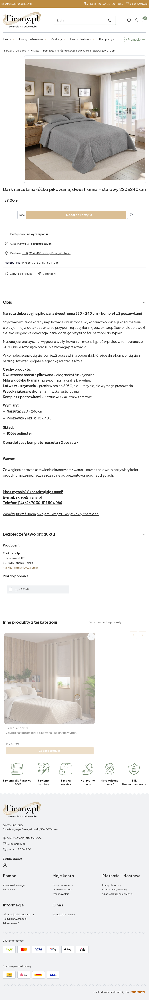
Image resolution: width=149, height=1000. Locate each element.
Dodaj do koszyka (79, 215)
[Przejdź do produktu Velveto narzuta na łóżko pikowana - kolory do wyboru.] (49, 678)
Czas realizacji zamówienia (117, 893)
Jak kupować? (11, 923)
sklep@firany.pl (139, 3)
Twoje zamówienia (63, 885)
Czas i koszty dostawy (114, 889)
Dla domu (21, 50)
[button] (110, 20)
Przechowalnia (61, 893)
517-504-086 (115, 3)
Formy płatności (111, 885)
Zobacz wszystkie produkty (105, 622)
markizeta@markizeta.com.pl (21, 567)
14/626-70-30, (97, 3)
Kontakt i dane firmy (64, 914)
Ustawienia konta (62, 889)
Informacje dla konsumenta (18, 914)
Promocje (134, 39)
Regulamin (9, 889)
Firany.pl (7, 50)
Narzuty (35, 50)
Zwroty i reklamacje (14, 885)
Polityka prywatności (15, 918)
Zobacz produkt (49, 750)
